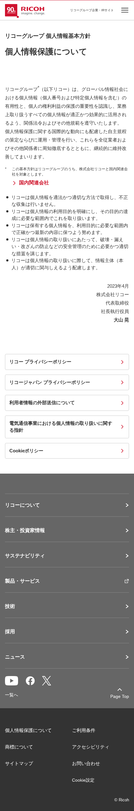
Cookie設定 (83, 780)
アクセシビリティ (90, 746)
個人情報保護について (28, 730)
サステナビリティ (25, 555)
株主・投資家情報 (25, 530)
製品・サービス (22, 581)
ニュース (15, 656)
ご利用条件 (83, 730)
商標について (19, 746)
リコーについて (22, 505)
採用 (10, 631)
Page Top (119, 696)
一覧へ (11, 694)
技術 (10, 606)
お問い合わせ (86, 763)
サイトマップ (19, 763)
